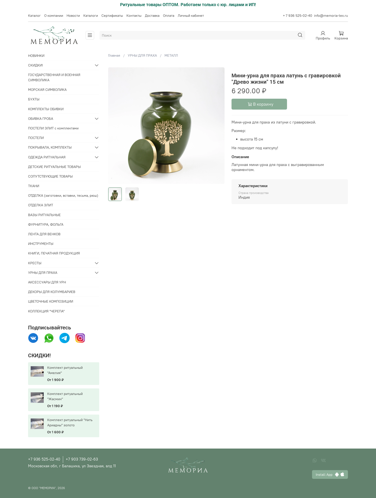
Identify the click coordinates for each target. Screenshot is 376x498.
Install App (325, 474)
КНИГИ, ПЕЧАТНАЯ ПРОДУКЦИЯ (54, 253)
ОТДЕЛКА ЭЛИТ (40, 205)
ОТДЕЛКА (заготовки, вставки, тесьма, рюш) (63, 195)
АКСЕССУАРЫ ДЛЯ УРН (47, 282)
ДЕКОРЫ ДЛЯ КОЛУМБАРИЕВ (51, 292)
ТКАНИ (33, 186)
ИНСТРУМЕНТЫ (40, 243)
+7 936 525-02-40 (44, 459)
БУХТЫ (33, 99)
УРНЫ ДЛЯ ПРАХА (142, 55)
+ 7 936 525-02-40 (297, 15)
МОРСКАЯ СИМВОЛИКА (47, 89)
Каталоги (90, 15)
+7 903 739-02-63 (82, 459)
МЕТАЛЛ (171, 55)
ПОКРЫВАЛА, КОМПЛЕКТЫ (50, 147)
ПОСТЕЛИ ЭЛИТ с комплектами (53, 128)
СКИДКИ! (35, 65)
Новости (73, 15)
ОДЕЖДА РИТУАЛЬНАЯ (46, 157)
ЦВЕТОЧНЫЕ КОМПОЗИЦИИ (50, 301)
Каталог (34, 15)
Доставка (152, 15)
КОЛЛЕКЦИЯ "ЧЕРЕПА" (46, 311)
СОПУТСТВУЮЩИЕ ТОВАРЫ (50, 176)
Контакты (133, 15)
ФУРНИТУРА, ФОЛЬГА (45, 224)
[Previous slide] (115, 125)
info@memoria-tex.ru (331, 15)
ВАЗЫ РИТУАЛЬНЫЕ (44, 215)
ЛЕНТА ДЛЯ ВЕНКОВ (44, 234)
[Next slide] (217, 125)
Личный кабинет (191, 15)
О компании (53, 15)
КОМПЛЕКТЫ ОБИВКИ (46, 109)
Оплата (168, 15)
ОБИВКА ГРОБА (40, 118)
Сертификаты (112, 15)
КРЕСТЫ (34, 263)
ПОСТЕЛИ (36, 138)
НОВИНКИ (36, 55)
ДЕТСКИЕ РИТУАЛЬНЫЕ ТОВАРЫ (54, 166)
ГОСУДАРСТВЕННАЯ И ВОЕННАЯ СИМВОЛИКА (54, 77)
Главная (114, 55)
